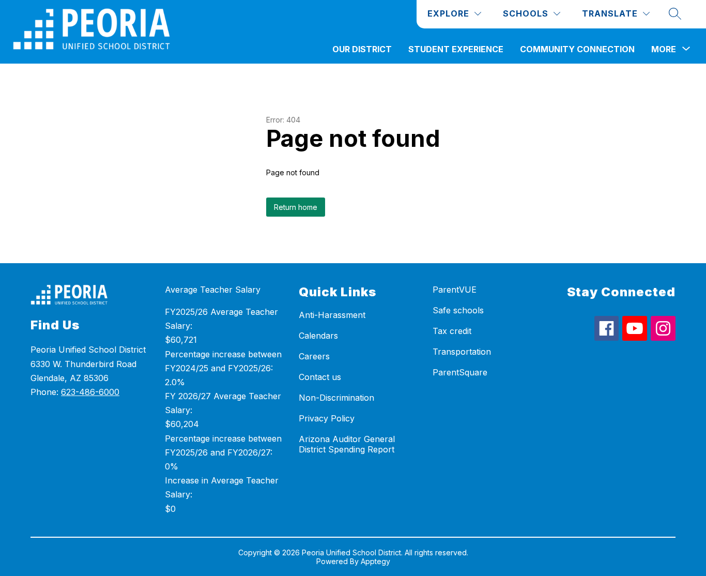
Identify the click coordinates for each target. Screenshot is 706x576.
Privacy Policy (327, 418)
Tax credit (452, 331)
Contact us (320, 377)
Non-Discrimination (336, 397)
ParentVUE (455, 289)
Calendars (318, 335)
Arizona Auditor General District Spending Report (347, 444)
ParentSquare (460, 372)
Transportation (462, 351)
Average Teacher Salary (212, 289)
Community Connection (577, 49)
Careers (314, 356)
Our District (362, 49)
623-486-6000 (90, 392)
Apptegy (375, 561)
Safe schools (458, 310)
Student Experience (455, 49)
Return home (295, 207)
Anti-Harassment (332, 315)
